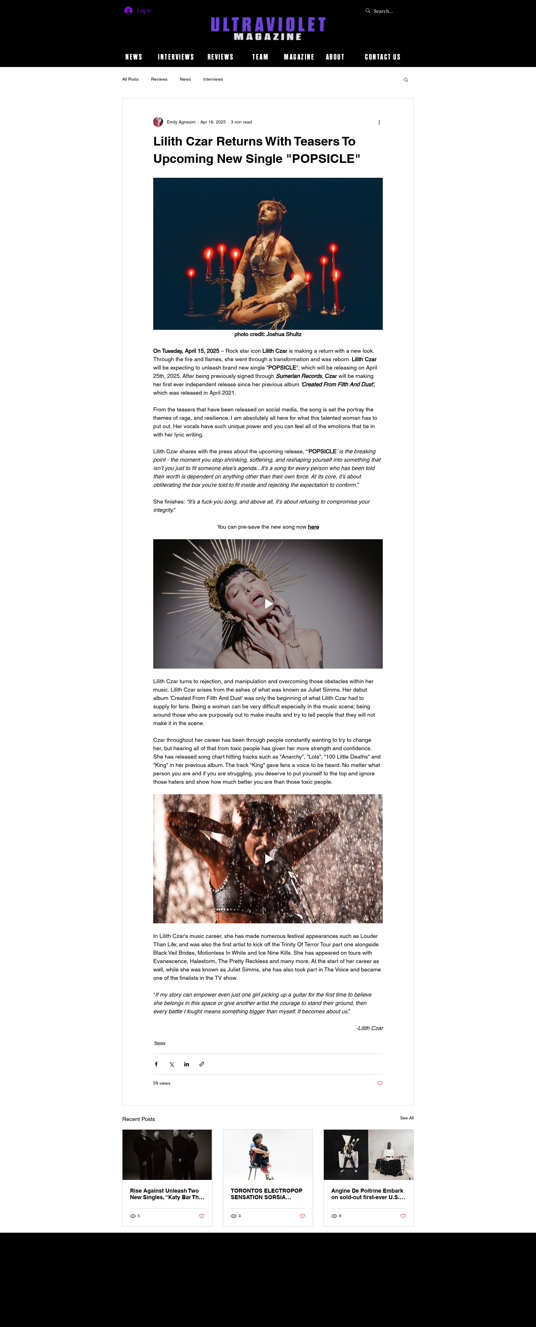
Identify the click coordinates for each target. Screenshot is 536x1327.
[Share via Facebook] (156, 1064)
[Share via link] (202, 1064)
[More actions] (379, 122)
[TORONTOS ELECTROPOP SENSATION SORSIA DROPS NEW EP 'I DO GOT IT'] (268, 1155)
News (185, 79)
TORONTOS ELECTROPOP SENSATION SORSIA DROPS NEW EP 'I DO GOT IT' (266, 1193)
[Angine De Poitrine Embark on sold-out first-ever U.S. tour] (368, 1155)
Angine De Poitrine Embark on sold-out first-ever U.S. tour (367, 1193)
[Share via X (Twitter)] (171, 1064)
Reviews (159, 79)
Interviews (213, 79)
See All (407, 1117)
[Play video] (268, 603)
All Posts (130, 79)
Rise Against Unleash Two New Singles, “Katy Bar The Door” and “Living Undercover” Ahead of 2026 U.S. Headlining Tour (166, 1193)
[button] (406, 79)
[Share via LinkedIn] (187, 1064)
